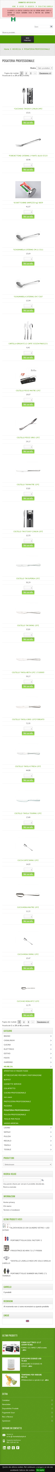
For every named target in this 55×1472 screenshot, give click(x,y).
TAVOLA (7, 1145)
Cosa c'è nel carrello (45, 6)
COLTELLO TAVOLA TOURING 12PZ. (28, 813)
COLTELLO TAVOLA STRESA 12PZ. (28, 766)
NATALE (7, 1132)
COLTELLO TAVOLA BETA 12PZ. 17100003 (28, 672)
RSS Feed (8, 1447)
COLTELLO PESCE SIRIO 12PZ (28, 437)
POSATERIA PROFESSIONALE (37, 49)
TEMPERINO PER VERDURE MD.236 (31, 1376)
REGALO (7, 1141)
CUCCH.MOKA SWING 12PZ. (28, 954)
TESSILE (7, 1149)
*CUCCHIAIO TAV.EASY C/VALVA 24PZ (28, 109)
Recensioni (8, 1301)
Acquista (31, 6)
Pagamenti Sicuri (8, 1412)
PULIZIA (7, 1136)
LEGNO (7, 1128)
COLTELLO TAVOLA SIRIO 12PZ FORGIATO (28, 719)
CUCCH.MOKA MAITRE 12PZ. (28, 907)
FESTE (7, 1058)
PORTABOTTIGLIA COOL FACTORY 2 (26, 1240)
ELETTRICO (9, 1049)
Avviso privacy (9, 1202)
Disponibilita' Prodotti (10, 1408)
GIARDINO (8, 1062)
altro (24, 1350)
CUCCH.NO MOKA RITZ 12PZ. (28, 1001)
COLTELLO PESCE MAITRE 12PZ (28, 390)
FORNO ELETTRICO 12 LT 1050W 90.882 (31, 1343)
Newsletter (6, 1404)
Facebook (17, 1447)
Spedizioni (6, 1421)
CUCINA (7, 1045)
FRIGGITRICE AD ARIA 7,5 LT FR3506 (26, 1251)
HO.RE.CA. (16, 49)
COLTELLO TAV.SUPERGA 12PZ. (28, 578)
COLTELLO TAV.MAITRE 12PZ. (28, 484)
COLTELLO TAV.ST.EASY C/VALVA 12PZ (28, 531)
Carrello (7, 1286)
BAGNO (7, 1036)
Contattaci (6, 1400)
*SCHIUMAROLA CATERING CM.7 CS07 (28, 296)
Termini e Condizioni (11, 1210)
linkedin (4, 1447)
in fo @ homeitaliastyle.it (16, 1436)
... (35, 73)
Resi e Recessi (7, 1417)
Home (14, 6)
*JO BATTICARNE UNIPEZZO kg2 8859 (28, 203)
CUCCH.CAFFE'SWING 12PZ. (28, 860)
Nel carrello (28, 122)
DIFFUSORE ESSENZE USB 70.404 (31, 1359)
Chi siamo (7, 1206)
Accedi (21, 6)
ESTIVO (7, 1053)
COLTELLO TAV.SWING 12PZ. (28, 625)
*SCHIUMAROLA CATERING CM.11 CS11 (28, 249)
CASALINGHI (9, 1040)
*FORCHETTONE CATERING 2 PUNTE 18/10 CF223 (28, 156)
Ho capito (40, 1470)
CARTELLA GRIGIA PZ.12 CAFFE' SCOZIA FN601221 (28, 343)
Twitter (13, 1447)
